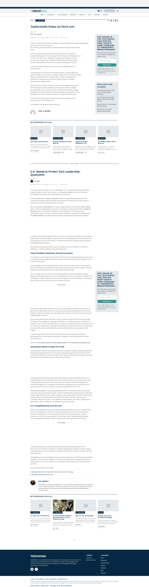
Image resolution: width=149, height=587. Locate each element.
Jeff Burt (56, 528)
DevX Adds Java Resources (39, 141)
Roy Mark (78, 524)
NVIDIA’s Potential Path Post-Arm (42, 475)
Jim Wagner (101, 526)
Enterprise (50, 14)
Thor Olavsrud (37, 34)
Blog (89, 14)
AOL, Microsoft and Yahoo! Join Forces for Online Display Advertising (105, 92)
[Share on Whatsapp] (118, 20)
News (42, 14)
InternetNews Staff (58, 152)
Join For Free (107, 65)
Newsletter (110, 10)
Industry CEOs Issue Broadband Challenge (105, 516)
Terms (114, 71)
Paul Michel (47, 207)
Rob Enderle (37, 181)
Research (97, 14)
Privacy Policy (102, 72)
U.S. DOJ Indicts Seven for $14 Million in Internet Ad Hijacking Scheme (105, 99)
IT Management (40, 20)
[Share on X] (113, 20)
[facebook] (99, 11)
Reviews (73, 14)
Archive (105, 14)
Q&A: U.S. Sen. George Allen (84, 516)
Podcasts (82, 14)
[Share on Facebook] (111, 20)
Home (31, 20)
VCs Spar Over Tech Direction (39, 516)
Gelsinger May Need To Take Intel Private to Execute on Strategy (52, 472)
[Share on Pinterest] (115, 20)
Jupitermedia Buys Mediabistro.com (81, 142)
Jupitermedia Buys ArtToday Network (62, 142)
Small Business (62, 14)
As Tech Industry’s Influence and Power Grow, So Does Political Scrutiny (62, 517)
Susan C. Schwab (51, 198)
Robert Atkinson (38, 215)
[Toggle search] (118, 11)
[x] (101, 11)
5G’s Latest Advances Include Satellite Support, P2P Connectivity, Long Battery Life (63, 343)
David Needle (34, 524)
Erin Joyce (101, 152)
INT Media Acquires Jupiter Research (107, 142)
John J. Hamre (85, 207)
